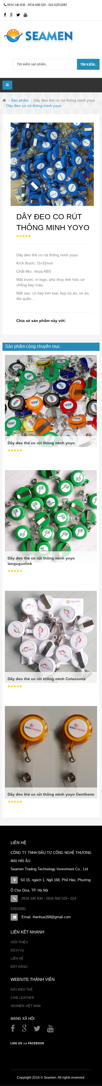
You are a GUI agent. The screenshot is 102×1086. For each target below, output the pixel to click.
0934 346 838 (16, 5)
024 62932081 (57, 5)
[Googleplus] (13, 15)
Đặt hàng (19, 967)
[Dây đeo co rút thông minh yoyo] (52, 164)
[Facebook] (13, 1030)
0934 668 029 (37, 5)
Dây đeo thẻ (22, 989)
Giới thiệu (19, 942)
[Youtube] (27, 15)
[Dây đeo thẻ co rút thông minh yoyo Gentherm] (51, 752)
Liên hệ (17, 958)
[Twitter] (20, 15)
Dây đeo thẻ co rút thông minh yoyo (64, 100)
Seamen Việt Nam (26, 1006)
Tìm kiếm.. (88, 64)
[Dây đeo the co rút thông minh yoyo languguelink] (51, 516)
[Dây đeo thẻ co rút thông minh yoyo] (51, 400)
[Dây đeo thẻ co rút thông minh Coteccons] (51, 636)
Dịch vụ (17, 950)
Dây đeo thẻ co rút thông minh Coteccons (47, 679)
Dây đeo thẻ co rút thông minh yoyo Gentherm (51, 794)
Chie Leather (22, 998)
